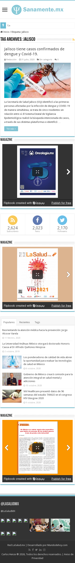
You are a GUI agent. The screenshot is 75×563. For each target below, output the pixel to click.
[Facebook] (33, 550)
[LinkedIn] (40, 550)
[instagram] (44, 550)
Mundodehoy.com (57, 545)
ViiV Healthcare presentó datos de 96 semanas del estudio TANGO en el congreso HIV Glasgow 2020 (47, 395)
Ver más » (11, 128)
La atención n (15, 25)
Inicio (6, 31)
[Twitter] (36, 550)
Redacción (11, 59)
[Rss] (29, 550)
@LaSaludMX (10, 504)
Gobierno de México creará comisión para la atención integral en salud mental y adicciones (48, 378)
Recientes (24, 322)
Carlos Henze (9, 554)
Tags (37, 322)
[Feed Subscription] (73, 39)
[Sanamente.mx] (37, 9)
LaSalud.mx (18, 545)
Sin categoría (45, 59)
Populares (9, 322)
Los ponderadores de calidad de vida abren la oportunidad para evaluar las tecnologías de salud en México (47, 361)
